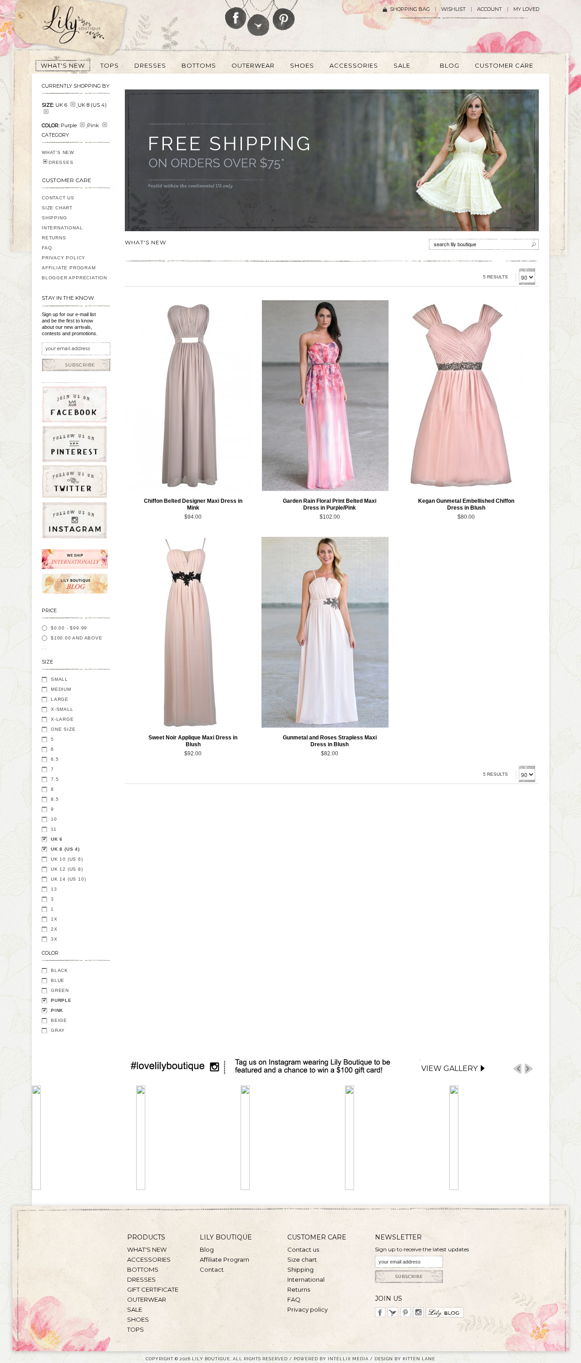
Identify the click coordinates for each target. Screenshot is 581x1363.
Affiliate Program (69, 267)
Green (60, 990)
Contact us (303, 1249)
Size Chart (57, 207)
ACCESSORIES (149, 1259)
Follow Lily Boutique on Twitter (259, 18)
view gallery (449, 1068)
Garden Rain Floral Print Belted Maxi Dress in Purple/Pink (329, 504)
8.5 (55, 799)
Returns (54, 237)
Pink (57, 1010)
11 (54, 829)
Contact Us (58, 197)
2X (54, 929)
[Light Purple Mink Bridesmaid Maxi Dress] (188, 395)
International (62, 227)
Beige (59, 1020)
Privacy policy (307, 1309)
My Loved (526, 9)
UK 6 (57, 839)
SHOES (138, 1319)
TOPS (135, 1329)
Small (59, 679)
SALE (134, 1309)
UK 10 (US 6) (67, 859)
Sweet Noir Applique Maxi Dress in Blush (192, 741)
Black (59, 970)
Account (489, 9)
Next (529, 1069)
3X (54, 939)
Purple (61, 1000)
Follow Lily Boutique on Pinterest (285, 15)
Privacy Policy (63, 257)
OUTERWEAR (146, 1299)
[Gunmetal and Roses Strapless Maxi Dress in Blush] (325, 632)
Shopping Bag (410, 9)
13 (54, 889)
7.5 (55, 779)
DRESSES (61, 162)
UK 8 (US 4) (65, 849)
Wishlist (453, 9)
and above (77, 637)
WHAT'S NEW (58, 152)
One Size (63, 729)
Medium (61, 689)
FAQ (47, 247)
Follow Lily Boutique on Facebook (236, 14)
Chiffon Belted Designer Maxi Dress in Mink (193, 504)
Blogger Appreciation (74, 277)
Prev (517, 1069)
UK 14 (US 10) (68, 879)
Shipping (54, 217)
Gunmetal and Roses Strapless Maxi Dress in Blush (330, 741)
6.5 (55, 759)
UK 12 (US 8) (67, 869)
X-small (62, 709)
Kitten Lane (419, 1358)
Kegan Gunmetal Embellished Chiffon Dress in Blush (466, 504)
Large (60, 699)
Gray (58, 1030)
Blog (207, 1249)
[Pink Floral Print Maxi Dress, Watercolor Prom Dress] (325, 395)
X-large (62, 719)
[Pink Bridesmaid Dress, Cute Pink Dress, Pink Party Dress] (461, 395)
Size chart (302, 1259)
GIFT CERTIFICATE (152, 1289)
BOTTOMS (142, 1269)
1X (54, 919)
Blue (57, 980)
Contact (212, 1269)
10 (54, 819)
